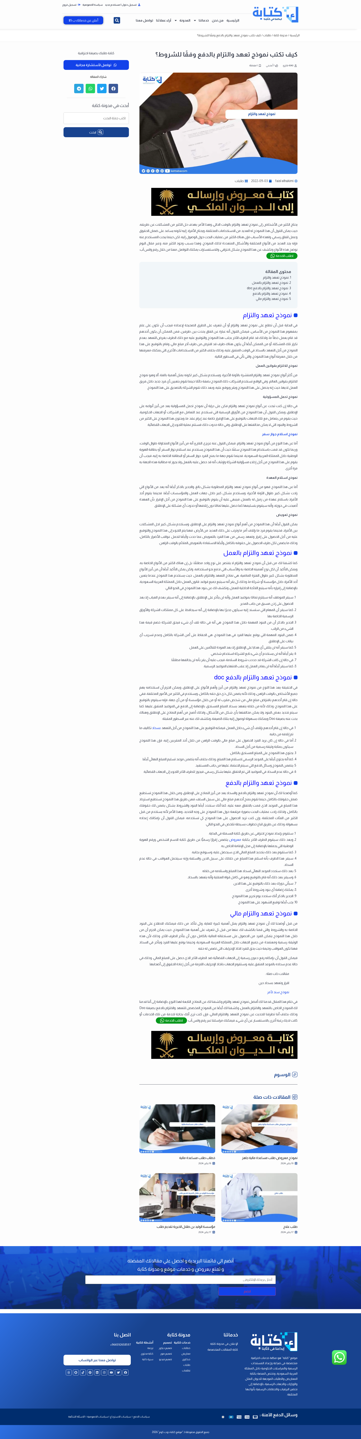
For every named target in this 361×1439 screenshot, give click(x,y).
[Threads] (69, 1372)
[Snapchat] (76, 1372)
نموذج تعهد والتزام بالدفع (270, 293)
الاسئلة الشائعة (76, 1416)
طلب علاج (290, 1226)
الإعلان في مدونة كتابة (224, 1343)
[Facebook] (125, 1372)
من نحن (218, 20)
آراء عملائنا (163, 20)
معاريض (185, 1353)
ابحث (93, 132)
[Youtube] (111, 1372)
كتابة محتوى (147, 1353)
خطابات (186, 1348)
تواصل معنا (144, 20)
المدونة (184, 20)
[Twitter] (118, 1372)
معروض (235, 839)
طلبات (267, 35)
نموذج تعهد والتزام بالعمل (270, 282)
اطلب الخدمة (284, 256)
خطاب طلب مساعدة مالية (197, 1158)
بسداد (156, 728)
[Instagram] (104, 1372)
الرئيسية (232, 20)
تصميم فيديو (165, 1359)
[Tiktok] (83, 1372)
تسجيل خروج (69, 4)
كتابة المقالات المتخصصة (222, 1349)
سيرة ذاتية (147, 1359)
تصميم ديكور (165, 1348)
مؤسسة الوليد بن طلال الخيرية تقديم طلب (186, 1226)
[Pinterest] (90, 1372)
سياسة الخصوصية (93, 4)
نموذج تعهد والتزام (276, 277)
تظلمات (186, 1370)
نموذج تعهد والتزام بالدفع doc (267, 288)
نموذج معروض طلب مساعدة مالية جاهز (269, 1158)
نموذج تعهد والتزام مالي (272, 298)
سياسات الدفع (141, 1416)
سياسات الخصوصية (97, 1416)
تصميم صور (166, 1353)
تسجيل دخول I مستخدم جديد (121, 4)
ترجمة (150, 1348)
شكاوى (186, 1359)
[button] (116, 20)
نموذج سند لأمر (278, 992)
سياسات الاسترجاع (120, 1416)
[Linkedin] (97, 1372)
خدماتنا (204, 20)
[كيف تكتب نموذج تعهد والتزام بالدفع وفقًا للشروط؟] (224, 214)
